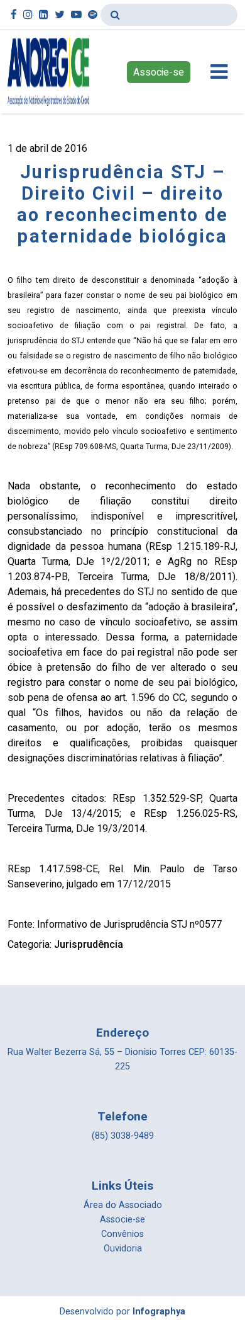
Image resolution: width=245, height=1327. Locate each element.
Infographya (159, 1311)
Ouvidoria (123, 1248)
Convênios (122, 1234)
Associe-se (158, 72)
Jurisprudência (88, 944)
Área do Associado (123, 1205)
